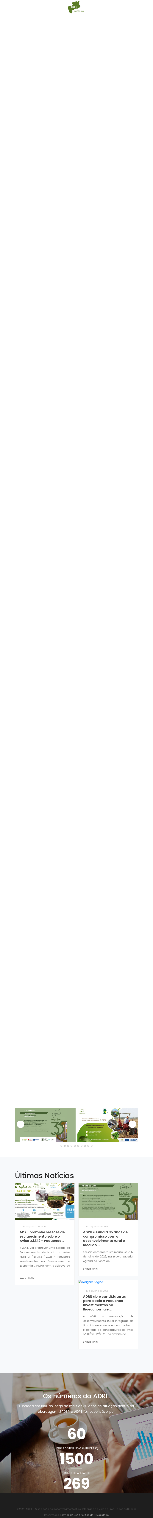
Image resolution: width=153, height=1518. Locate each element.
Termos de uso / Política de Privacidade (84, 1515)
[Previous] (20, 1124)
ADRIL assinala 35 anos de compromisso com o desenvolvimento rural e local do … (105, 1238)
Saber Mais (27, 1277)
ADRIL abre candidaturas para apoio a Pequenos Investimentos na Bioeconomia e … (104, 1303)
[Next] (132, 1124)
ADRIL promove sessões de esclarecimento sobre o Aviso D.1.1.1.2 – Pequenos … (42, 1236)
